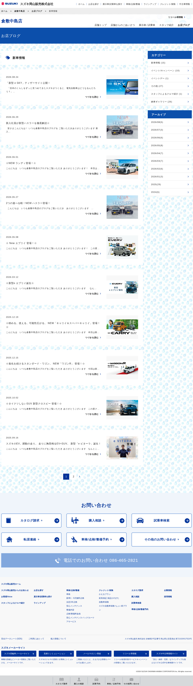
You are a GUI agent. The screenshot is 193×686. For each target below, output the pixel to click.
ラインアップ (150, 4)
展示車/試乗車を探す (112, 4)
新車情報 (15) (158, 63)
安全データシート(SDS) (11, 639)
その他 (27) (157, 86)
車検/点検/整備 (133, 4)
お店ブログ (37, 11)
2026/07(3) (157, 130)
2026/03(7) (157, 161)
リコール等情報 (129, 653)
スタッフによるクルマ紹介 (13, 603)
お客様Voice (6, 596)
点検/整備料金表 (73, 614)
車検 (68, 594)
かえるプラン (105, 594)
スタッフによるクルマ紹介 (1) (166, 94)
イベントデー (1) (160, 78)
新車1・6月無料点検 (75, 598)
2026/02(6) (157, 169)
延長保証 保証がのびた (109, 598)
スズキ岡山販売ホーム (11, 584)
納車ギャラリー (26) (161, 101)
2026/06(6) (157, 137)
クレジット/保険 (168, 4)
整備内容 (70, 610)
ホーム (81, 4)
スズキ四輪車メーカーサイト (17, 653)
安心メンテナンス (74, 606)
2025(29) (156, 184)
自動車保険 (104, 602)
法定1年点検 (71, 602)
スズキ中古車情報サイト (167, 653)
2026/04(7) (157, 153)
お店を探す (93, 4)
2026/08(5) (157, 122)
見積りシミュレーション (54, 653)
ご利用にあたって (36, 639)
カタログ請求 (137, 590)
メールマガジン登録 (92, 653)
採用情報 (168, 596)
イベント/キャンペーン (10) (165, 70)
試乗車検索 (136, 603)
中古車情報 (184, 4)
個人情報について (58, 639)
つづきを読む (92, 97)
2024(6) (155, 192)
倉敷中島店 (19, 11)
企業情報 (168, 590)
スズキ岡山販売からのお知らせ (15, 590)
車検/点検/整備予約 (139, 609)
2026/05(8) (157, 145)
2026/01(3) (157, 176)
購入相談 (135, 596)
